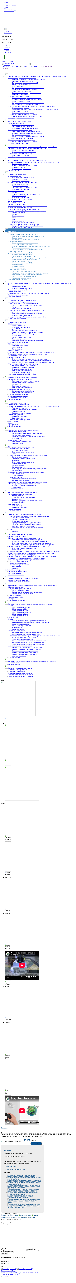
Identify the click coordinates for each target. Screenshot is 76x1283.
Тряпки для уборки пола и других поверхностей (27, 340)
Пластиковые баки (14, 657)
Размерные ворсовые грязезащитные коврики (26, 98)
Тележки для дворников (16, 414)
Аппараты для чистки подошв (21, 435)
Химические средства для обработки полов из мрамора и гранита (33, 362)
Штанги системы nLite (19, 196)
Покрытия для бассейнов (20, 111)
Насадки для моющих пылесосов (22, 593)
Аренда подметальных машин (21, 278)
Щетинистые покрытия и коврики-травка (21, 140)
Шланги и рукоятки (14, 595)
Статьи (6, 4)
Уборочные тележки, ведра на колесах (24, 365)
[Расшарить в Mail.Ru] (31, 1217)
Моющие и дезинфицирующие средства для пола (24, 538)
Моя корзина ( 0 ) (12, 57)
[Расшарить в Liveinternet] (23, 1217)
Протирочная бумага (18, 465)
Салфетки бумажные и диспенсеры (23, 526)
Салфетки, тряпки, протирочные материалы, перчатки (25, 514)
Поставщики (8, 9)
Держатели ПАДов (14, 617)
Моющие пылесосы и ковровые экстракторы (26, 239)
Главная (4, 61)
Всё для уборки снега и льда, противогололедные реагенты (27, 160)
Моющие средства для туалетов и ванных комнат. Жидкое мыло (28, 546)
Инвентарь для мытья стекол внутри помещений (23, 209)
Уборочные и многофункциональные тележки (23, 364)
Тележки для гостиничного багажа (19, 290)
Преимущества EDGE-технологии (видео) (27, 1204)
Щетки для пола (17, 347)
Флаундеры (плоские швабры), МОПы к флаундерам (28, 332)
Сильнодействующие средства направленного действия (26, 560)
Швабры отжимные (14, 324)
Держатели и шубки (14, 176)
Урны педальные (17, 475)
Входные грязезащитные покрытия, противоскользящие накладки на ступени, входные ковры (37, 76)
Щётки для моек (13, 663)
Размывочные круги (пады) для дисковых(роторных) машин (31, 622)
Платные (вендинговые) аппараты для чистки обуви (28, 436)
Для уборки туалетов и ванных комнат (24, 485)
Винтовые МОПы (18, 335)
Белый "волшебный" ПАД (9, 1274)
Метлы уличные (13, 170)
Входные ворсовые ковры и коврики (20, 130)
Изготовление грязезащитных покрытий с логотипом (25, 116)
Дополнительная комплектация (22, 248)
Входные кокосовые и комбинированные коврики (28, 88)
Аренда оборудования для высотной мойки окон (23, 224)
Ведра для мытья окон (15, 201)
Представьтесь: (6, 1223)
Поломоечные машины (15, 241)
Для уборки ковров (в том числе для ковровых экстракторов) (31, 360)
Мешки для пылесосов (15, 587)
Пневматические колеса (16, 575)
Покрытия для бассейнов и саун (22, 155)
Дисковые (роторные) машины (22, 254)
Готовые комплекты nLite (20, 212)
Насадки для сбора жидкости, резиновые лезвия (27, 592)
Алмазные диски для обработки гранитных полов (28, 644)
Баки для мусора (17, 418)
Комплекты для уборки (15, 489)
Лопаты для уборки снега (20, 164)
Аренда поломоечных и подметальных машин (23, 303)
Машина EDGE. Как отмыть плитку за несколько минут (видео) (23, 1206)
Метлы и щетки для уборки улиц (18, 404)
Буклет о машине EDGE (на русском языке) (26, 1180)
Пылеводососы (17, 238)
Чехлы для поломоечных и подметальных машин (27, 249)
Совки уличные (13, 421)
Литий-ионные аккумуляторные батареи (25, 651)
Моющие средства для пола (17, 357)
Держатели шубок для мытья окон (23, 177)
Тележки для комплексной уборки (23, 367)
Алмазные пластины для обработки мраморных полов (29, 641)
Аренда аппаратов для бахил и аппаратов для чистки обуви (27, 317)
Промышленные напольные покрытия (24, 152)
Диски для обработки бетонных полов (24, 637)
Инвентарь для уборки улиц (17, 403)
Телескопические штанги (16, 191)
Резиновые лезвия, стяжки (16, 631)
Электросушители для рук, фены (18, 448)
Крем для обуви (17, 438)
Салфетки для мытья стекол (21, 519)
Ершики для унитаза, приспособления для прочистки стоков (27, 482)
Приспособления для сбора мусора (19, 419)
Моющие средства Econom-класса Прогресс (22, 555)
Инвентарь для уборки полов (17, 322)
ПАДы (10, 619)
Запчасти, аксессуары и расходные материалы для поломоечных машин (30, 604)
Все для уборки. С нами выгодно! (24, 1175)
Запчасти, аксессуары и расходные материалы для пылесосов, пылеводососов (32, 585)
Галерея (6, 7)
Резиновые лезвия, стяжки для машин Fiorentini (27, 632)
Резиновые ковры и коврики (17, 123)
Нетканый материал (18, 467)
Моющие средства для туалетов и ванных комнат (24, 484)
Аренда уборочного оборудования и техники (22, 300)
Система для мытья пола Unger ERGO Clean (22, 374)
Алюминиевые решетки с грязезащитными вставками (29, 79)
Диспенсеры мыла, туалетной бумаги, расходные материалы (27, 455)
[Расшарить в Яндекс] (4, 1217)
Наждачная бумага (18, 266)
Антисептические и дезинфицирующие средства (27, 539)
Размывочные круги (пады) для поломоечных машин (29, 621)
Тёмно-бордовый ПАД (8, 1271)
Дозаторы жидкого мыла (20, 457)
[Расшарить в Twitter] (35, 1215)
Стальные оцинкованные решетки (23, 81)
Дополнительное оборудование (22, 227)
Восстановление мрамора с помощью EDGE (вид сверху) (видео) (23, 1193)
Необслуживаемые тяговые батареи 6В (24, 654)
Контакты (7, 52)
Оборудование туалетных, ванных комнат (21, 447)
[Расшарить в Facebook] (14, 1215)
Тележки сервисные (14, 291)
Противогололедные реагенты (21, 169)
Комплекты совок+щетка (20, 345)
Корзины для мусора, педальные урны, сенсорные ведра (26, 472)
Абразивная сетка (17, 264)
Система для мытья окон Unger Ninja (20, 207)
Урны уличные (13, 425)
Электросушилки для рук (20, 450)
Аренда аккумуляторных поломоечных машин (27, 274)
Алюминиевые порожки (20, 94)
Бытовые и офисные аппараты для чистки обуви (27, 433)
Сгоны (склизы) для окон (20, 184)
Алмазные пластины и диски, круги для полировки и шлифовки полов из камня (34, 636)
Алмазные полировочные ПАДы (22, 263)
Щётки (14, 217)
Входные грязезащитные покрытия (23, 150)
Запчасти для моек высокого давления (20, 676)
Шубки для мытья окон (19, 179)
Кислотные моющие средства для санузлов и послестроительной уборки (31, 553)
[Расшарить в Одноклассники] (25, 1215)
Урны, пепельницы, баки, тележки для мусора (22, 492)
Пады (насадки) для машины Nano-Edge (24, 259)
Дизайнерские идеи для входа (21, 91)
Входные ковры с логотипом (21, 101)
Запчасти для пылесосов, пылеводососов (21, 675)
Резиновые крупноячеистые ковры (23, 125)
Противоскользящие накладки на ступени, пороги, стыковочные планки (35, 109)
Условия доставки (10, 1166)
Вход (7, 31)
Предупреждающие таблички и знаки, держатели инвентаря (27, 354)
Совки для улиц (17, 349)
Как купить (8, 50)
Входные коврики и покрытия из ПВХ (20, 138)
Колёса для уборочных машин (17, 571)
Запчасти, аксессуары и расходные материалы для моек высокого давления (32, 661)
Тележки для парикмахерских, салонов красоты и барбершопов (28, 293)
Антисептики (16, 566)
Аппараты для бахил (15, 440)
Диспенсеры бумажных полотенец (23, 462)
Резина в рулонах (17, 86)
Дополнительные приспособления (23, 222)
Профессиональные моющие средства (20, 534)
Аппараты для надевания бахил (22, 441)
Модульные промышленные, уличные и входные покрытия (27, 148)
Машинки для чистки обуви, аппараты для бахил (23, 430)
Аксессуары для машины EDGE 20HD (24, 256)
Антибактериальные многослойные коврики (26, 104)
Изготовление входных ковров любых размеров (27, 99)
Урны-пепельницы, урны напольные (20, 494)
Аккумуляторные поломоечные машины (25, 243)
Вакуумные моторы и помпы (17, 600)
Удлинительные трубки (15, 597)
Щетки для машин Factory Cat (21, 612)
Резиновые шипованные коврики (22, 126)
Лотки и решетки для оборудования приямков (26, 93)
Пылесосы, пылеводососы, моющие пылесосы (23, 234)
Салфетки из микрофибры (20, 517)
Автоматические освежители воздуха (24, 479)
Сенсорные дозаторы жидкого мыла (23, 458)
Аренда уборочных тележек (17, 318)
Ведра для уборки (17, 384)
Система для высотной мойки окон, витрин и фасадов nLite (27, 211)
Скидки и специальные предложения (20, 668)
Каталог (7, 45)
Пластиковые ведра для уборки (18, 342)
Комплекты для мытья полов (21, 327)
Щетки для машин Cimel (20, 610)
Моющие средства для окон (17, 204)
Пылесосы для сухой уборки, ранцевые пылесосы (28, 236)
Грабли (10, 423)
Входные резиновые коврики (21, 84)
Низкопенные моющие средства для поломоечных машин (26, 558)
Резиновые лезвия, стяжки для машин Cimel (26, 634)
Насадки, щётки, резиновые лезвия (19, 588)
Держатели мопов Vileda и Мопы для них (25, 334)
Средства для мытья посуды (17, 563)
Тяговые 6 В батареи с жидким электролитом (26, 649)
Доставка (7, 47)
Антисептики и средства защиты (18, 565)
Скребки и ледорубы (18, 167)
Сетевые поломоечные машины (22, 244)
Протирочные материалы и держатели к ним (26, 523)
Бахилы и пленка (17, 443)
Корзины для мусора (18, 474)
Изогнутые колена (18, 216)
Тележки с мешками (14, 509)
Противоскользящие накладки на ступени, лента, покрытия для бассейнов (32, 106)
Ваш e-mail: (5, 1225)
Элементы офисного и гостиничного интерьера (23, 578)
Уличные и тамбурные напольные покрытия (22, 78)
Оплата (6, 49)
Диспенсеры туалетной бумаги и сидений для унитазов (29, 468)
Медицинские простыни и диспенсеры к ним (26, 524)
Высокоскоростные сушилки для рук (23, 452)
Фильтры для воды (18, 221)
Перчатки (11, 529)
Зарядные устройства (19, 656)
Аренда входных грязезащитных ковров (21, 118)
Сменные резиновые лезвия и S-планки (24, 187)
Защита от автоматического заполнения (13, 1250)
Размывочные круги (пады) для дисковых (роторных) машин (31, 258)
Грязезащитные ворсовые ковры (18, 96)
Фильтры (11, 599)
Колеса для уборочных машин (17, 279)
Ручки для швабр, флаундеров (21, 337)
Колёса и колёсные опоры (13, 570)
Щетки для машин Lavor (20, 615)
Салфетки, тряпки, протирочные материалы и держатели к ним (28, 516)
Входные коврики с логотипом (18, 143)
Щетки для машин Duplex (20, 614)
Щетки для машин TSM (19, 609)
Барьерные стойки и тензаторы (18, 580)
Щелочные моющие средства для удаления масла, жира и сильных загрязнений (33, 551)
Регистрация (8, 33)
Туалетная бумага (17, 470)
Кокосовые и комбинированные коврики (25, 128)
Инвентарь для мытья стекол (17, 174)
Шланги (14, 219)
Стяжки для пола (13, 350)
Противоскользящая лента (20, 108)
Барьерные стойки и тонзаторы (18, 295)
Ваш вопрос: (5, 1248)
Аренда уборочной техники (17, 269)
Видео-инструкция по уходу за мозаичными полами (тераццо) (20, 1196)
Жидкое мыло (16, 460)
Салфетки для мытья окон (16, 202)
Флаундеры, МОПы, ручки (16, 329)
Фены (14, 453)
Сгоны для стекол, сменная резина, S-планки (22, 182)
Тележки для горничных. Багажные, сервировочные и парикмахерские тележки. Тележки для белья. (40, 283)
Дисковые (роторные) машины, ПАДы (11, 65)
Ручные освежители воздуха (21, 480)
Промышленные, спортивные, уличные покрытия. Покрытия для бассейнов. (32, 147)
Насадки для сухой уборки (20, 590)
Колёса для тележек (14, 296)
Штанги (14, 192)
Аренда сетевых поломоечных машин (24, 276)
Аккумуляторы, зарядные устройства (20, 646)
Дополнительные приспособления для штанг (26, 194)
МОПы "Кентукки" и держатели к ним (24, 330)
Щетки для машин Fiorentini (21, 607)
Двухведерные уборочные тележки (23, 382)
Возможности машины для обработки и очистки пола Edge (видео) (24, 1186)
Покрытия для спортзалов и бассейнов (20, 153)
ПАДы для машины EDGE (29, 66)
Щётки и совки (13, 344)
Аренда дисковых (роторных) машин (24, 271)
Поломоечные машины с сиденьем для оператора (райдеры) (31, 246)
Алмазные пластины (18, 268)
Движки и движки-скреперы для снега (24, 165)
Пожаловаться (9, 11)
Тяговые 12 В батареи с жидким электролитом (27, 647)
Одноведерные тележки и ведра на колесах (25, 381)
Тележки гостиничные (15, 285)
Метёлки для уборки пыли (20, 521)
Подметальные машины (16, 251)
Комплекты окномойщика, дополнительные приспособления (27, 206)
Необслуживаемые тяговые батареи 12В (25, 652)
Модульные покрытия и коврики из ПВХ (25, 83)
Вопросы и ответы (10, 5)
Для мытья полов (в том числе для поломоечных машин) (30, 359)
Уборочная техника (8, 63)
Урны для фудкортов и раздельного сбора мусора (27, 501)
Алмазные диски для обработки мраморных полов (28, 642)
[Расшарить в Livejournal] (13, 1217)
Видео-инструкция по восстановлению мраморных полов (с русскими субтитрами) (23, 1189)
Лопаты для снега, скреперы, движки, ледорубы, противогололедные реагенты (33, 162)
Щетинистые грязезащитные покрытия (24, 89)
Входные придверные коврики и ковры (20, 121)
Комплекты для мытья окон (20, 181)
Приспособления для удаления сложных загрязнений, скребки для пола (31, 352)
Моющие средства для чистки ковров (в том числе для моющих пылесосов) (32, 556)
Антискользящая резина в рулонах (23, 113)
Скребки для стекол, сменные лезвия (20, 199)
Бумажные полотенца (19, 463)
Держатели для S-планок (20, 186)
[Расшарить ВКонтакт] (5, 1215)
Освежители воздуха (15, 477)
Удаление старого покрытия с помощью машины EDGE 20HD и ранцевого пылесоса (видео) (24, 1200)
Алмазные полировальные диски (22, 639)
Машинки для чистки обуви (17, 431)
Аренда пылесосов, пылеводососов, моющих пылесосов (30, 273)
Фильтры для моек (14, 664)
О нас (6, 2)
